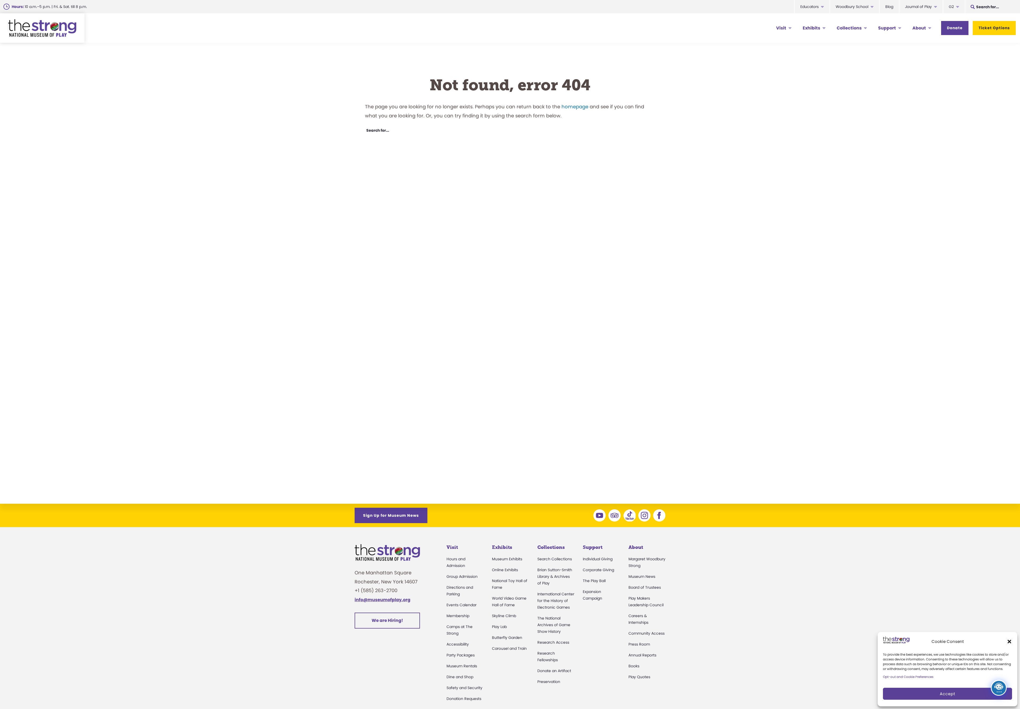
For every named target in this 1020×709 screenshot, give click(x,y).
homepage (575, 106)
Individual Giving (598, 559)
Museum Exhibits (507, 559)
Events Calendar (462, 605)
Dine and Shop (460, 677)
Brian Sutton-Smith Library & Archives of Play (554, 576)
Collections (849, 28)
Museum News (641, 576)
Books (633, 666)
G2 (951, 6)
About (919, 28)
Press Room (639, 644)
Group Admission (462, 576)
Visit (781, 28)
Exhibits (811, 28)
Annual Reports (642, 655)
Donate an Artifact (554, 670)
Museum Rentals (462, 666)
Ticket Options (994, 28)
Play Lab (499, 626)
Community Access (646, 633)
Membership (458, 615)
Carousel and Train (509, 648)
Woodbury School (852, 6)
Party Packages (461, 655)
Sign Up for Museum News (391, 515)
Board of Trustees (644, 587)
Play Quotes (639, 677)
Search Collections (554, 559)
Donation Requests (464, 698)
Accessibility (458, 644)
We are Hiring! (387, 620)
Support (887, 28)
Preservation (548, 681)
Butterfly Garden (507, 637)
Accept (947, 694)
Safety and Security (464, 687)
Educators (809, 6)
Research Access (553, 642)
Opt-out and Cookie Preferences (908, 676)
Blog (889, 6)
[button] (1009, 641)
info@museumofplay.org (382, 600)
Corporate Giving (598, 570)
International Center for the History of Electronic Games (555, 600)
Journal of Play (918, 6)
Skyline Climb (504, 615)
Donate (955, 28)
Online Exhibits (505, 570)
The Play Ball (594, 580)
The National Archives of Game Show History (553, 625)
